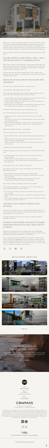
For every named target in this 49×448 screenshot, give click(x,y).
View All (24, 329)
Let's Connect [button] (24, 360)
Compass (42, 410)
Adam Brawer (18, 239)
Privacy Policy (30, 442)
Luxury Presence (33, 435)
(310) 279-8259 (24, 398)
